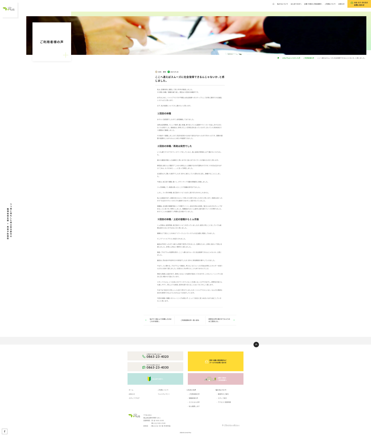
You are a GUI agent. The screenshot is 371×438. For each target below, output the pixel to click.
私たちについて (282, 4)
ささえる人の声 (194, 402)
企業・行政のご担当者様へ (313, 4)
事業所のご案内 (223, 394)
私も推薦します (194, 406)
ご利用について (330, 4)
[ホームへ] (273, 4)
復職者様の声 (193, 398)
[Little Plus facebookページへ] (4, 431)
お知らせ (341, 4)
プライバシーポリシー (232, 425)
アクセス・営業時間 (224, 402)
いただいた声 (191, 390)
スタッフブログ (134, 398)
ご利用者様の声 (194, 394)
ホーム (131, 390)
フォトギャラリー (164, 394)
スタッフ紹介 (222, 398)
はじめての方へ (296, 4)
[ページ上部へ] (256, 344)
